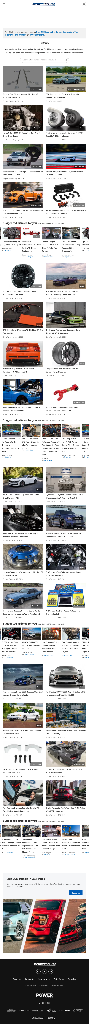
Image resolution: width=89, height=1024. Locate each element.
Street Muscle (29, 654)
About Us (17, 979)
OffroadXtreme (37, 34)
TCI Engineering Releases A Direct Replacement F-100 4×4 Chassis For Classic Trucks (30, 845)
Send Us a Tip (44, 979)
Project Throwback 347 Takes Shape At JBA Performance (30, 442)
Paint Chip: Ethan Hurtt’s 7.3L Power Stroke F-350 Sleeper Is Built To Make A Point (70, 445)
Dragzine (8, 250)
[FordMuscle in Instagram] (38, 971)
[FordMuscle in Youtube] (50, 971)
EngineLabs (48, 257)
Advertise (72, 979)
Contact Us (29, 979)
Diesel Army (48, 460)
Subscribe (76, 893)
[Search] (66, 60)
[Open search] (84, 4)
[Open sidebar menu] (4, 4)
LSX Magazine (29, 257)
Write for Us (59, 979)
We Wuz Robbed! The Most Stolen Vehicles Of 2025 (31, 645)
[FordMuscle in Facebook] (44, 971)
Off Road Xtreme (30, 858)
